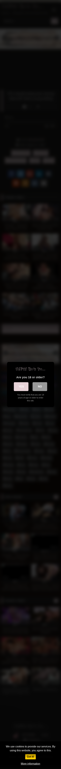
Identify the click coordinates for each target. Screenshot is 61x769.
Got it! (30, 756)
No (40, 386)
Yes (21, 386)
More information (30, 763)
